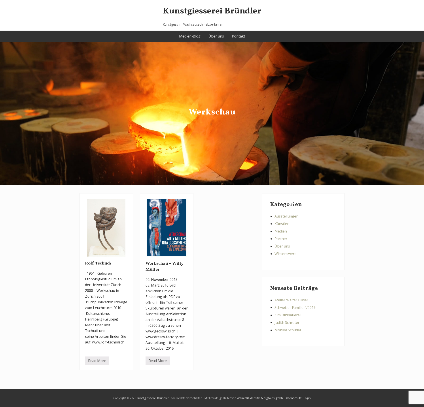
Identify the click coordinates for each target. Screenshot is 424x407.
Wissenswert (285, 253)
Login (307, 398)
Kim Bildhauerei (287, 315)
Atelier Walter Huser (291, 300)
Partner (280, 238)
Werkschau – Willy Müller (165, 267)
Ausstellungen (286, 216)
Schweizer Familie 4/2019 (295, 307)
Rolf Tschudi (98, 263)
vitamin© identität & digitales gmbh (260, 398)
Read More (97, 361)
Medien (280, 231)
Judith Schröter (286, 322)
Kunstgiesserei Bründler (212, 11)
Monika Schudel (287, 330)
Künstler (281, 223)
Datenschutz (293, 398)
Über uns (282, 246)
